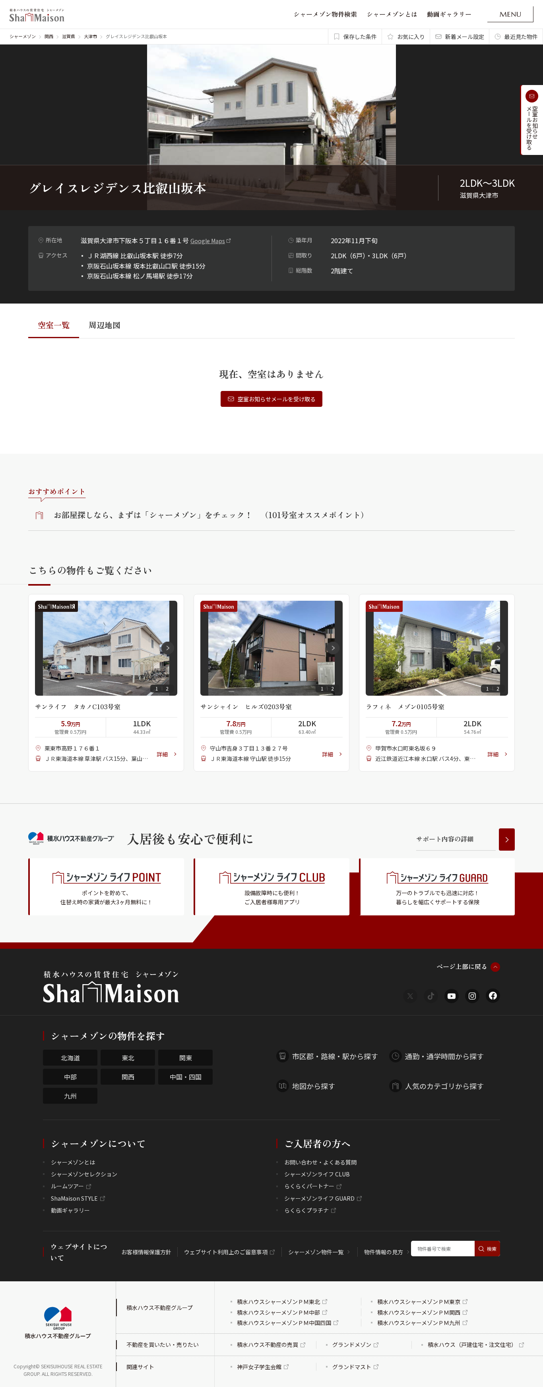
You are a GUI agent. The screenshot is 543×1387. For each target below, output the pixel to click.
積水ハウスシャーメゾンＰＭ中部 (278, 1312)
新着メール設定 (464, 37)
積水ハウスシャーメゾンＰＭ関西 (418, 1312)
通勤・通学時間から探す (444, 1056)
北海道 (70, 1057)
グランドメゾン (351, 1344)
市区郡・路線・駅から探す (335, 1056)
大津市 (90, 36)
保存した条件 (360, 37)
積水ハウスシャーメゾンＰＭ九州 (418, 1323)
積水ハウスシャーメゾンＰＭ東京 (418, 1302)
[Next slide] (167, 648)
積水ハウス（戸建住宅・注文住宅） (472, 1344)
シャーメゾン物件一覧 (315, 1252)
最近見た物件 (521, 37)
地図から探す (313, 1086)
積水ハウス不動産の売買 (267, 1344)
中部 (70, 1076)
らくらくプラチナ (306, 1210)
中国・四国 (186, 1076)
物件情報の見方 (383, 1252)
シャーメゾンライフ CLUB (317, 1174)
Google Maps (207, 241)
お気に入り (411, 37)
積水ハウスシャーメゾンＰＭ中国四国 (284, 1323)
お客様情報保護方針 (146, 1252)
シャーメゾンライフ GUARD (319, 1198)
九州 (70, 1096)
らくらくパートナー (309, 1186)
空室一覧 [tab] (54, 325)
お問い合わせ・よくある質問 (320, 1162)
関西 (49, 36)
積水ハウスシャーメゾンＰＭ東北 (278, 1302)
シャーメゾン (23, 36)
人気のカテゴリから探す (444, 1086)
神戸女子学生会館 (259, 1367)
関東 (185, 1057)
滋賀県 (68, 36)
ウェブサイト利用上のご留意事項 (226, 1252)
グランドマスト (351, 1367)
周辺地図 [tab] (104, 325)
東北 (128, 1057)
